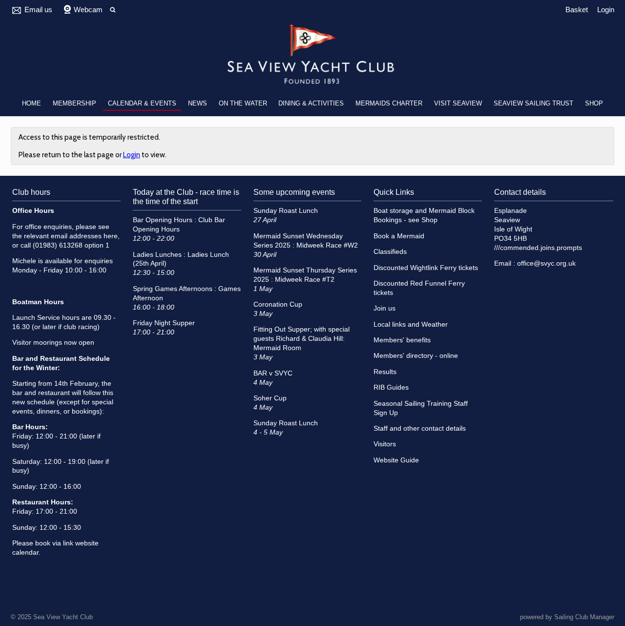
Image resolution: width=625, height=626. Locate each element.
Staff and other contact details (420, 428)
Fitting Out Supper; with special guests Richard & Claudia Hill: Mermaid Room (301, 339)
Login (605, 9)
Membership (74, 103)
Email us (38, 9)
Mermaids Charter (388, 103)
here (111, 236)
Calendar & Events (142, 103)
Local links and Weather (411, 324)
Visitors (385, 444)
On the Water (243, 103)
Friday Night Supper (164, 323)
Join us (385, 308)
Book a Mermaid (399, 236)
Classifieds (390, 251)
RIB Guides (391, 387)
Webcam (88, 9)
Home (31, 103)
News (197, 103)
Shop (594, 103)
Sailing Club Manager (584, 617)
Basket (576, 9)
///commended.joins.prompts (538, 247)
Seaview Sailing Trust (533, 103)
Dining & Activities (311, 103)
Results (385, 372)
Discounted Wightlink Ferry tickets (426, 267)
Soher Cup (270, 398)
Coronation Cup (277, 304)
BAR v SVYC (272, 373)
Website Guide (396, 460)
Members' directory (403, 355)
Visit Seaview (458, 103)
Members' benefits (402, 340)
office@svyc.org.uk (546, 263)
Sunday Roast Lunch (285, 210)
